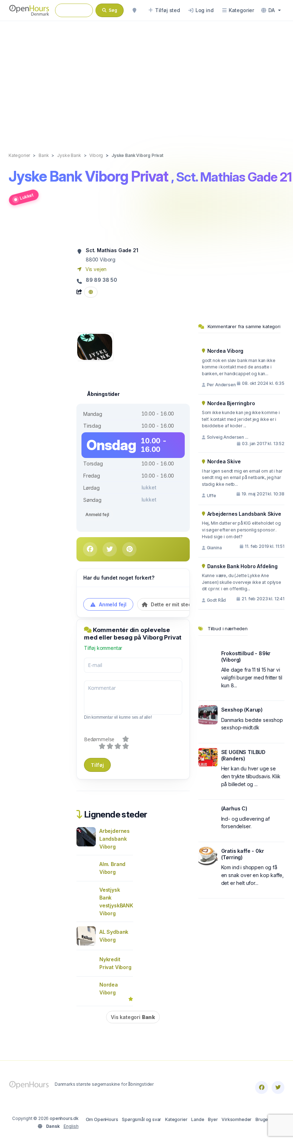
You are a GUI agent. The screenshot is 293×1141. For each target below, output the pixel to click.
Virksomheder (237, 1119)
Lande (197, 1119)
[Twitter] (278, 1087)
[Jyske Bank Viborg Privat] (94, 346)
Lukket (26, 196)
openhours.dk (64, 1118)
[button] (271, 10)
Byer (213, 1119)
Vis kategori (133, 1017)
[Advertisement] (146, 79)
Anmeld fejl (97, 514)
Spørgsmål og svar (141, 1119)
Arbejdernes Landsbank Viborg (114, 839)
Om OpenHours (102, 1119)
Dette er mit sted (170, 604)
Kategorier (176, 1119)
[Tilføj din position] (134, 10)
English (71, 1126)
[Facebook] (261, 1087)
